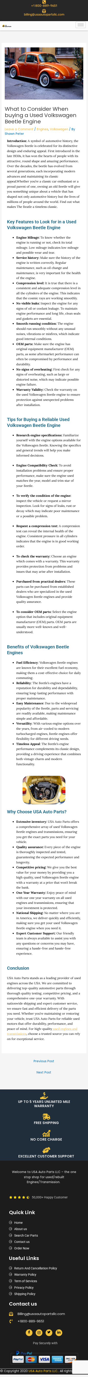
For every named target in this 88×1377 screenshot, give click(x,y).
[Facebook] (29, 1332)
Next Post (44, 1072)
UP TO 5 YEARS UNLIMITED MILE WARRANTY (44, 1104)
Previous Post (44, 1061)
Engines (42, 129)
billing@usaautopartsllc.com (44, 14)
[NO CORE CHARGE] (46, 1133)
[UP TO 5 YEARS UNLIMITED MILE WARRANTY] (44, 1096)
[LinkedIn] (59, 1332)
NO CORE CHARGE (46, 1139)
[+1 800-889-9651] (44, 2)
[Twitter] (49, 1332)
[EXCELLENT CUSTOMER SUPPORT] (46, 1150)
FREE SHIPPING (46, 1122)
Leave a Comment (19, 129)
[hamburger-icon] (81, 25)
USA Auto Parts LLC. (43, 1371)
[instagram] (39, 1332)
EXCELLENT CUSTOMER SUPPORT (46, 1156)
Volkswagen (59, 129)
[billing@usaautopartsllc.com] (44, 11)
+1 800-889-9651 (44, 6)
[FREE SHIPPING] (46, 1117)
